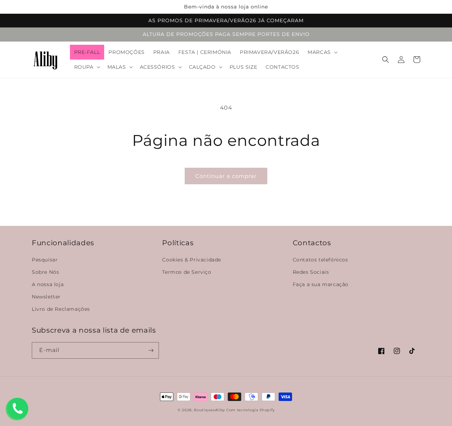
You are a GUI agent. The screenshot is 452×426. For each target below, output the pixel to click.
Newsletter (46, 297)
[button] (321, 52)
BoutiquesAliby (209, 410)
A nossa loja (48, 284)
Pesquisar (45, 260)
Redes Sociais (311, 272)
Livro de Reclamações (61, 309)
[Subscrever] (151, 350)
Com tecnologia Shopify (250, 410)
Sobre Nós (45, 272)
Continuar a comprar (226, 176)
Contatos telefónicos (320, 260)
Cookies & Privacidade (191, 260)
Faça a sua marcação (321, 284)
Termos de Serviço (186, 272)
